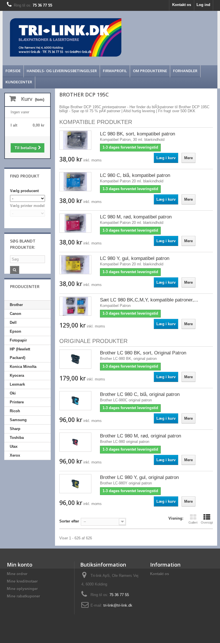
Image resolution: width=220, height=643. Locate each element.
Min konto (19, 564)
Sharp (15, 429)
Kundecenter (18, 81)
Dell (13, 322)
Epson (15, 331)
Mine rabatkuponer (23, 596)
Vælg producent (24, 191)
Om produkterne (150, 70)
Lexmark (17, 384)
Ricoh (15, 411)
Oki (13, 393)
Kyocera (17, 375)
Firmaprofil (115, 70)
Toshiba (17, 437)
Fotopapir (18, 340)
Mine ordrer (17, 574)
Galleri (192, 522)
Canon (15, 313)
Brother (16, 305)
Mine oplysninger (22, 589)
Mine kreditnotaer (22, 581)
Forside (13, 70)
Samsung (18, 420)
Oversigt (207, 522)
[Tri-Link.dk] (83, 37)
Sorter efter (69, 521)
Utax (13, 446)
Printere (17, 402)
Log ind (203, 5)
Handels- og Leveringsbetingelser (62, 70)
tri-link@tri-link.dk (117, 605)
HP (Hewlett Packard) (20, 353)
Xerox (15, 455)
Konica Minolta (23, 366)
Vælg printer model (27, 206)
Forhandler (185, 70)
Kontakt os (181, 5)
